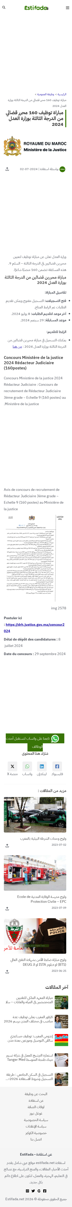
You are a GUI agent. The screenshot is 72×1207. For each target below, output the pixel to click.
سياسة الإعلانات (36, 1126)
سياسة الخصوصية (36, 1119)
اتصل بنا (36, 1139)
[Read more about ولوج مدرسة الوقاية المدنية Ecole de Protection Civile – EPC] (35, 872)
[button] (3, 7)
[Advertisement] (36, 53)
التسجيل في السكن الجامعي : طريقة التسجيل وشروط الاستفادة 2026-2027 (29, 1076)
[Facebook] (44, 1191)
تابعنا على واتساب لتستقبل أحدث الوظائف (28, 742)
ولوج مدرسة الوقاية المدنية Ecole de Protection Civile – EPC (41, 899)
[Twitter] (33, 1191)
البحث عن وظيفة (36, 1093)
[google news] (39, 1191)
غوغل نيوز (36, 1113)
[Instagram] (27, 1191)
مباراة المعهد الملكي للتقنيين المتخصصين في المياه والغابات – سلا (29, 1000)
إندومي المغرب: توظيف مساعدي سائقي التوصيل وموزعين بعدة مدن (30, 1038)
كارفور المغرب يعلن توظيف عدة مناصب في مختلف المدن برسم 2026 (28, 1019)
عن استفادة (36, 1100)
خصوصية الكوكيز (36, 1132)
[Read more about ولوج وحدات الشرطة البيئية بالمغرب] (35, 814)
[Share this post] (7, 169)
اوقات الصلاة (36, 1106)
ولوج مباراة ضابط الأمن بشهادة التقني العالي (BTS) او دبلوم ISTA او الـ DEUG (38, 962)
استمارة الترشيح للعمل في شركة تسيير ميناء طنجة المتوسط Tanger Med (29, 1057)
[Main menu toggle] (67, 7)
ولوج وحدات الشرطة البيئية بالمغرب (43, 838)
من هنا (17, 346)
